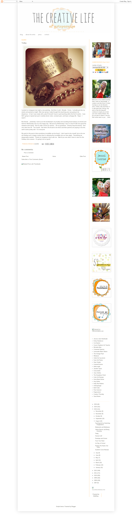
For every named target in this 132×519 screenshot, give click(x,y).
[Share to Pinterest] (53, 144)
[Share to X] (49, 144)
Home (54, 156)
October (98, 416)
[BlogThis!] (48, 144)
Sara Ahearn (97, 396)
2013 (95, 409)
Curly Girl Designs (99, 377)
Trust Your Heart (99, 441)
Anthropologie (97, 385)
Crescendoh (97, 370)
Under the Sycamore (99, 358)
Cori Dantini (97, 343)
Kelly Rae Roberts (99, 383)
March (98, 462)
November (99, 413)
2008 (95, 480)
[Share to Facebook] (51, 144)
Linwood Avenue (98, 364)
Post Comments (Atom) (36, 159)
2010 (95, 475)
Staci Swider (97, 362)
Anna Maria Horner (99, 379)
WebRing (95, 496)
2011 (95, 473)
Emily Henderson (98, 341)
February (98, 465)
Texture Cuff (98, 436)
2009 (95, 478)
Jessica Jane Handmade (100, 338)
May (97, 457)
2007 (95, 482)
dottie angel (97, 366)
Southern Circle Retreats (102, 449)
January (98, 467)
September (99, 418)
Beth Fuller (97, 388)
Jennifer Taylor (98, 368)
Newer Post (25, 156)
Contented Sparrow (99, 349)
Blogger (74, 506)
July (97, 453)
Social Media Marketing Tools (98, 489)
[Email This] (46, 144)
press (40, 34)
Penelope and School (101, 438)
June (97, 455)
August (98, 421)
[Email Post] (42, 143)
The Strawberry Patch (100, 375)
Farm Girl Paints (98, 360)
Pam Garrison (97, 390)
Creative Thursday (99, 394)
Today (97, 433)
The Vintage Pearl (99, 353)
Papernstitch (97, 392)
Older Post (83, 156)
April (97, 460)
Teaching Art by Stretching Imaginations (102, 423)
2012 (95, 470)
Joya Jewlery (97, 373)
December (99, 411)
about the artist (30, 34)
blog (21, 34)
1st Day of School (100, 443)
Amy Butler (97, 381)
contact (46, 34)
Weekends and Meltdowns (102, 427)
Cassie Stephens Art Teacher (102, 345)
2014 (95, 406)
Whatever (96, 356)
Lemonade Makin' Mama (100, 351)
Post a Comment (28, 152)
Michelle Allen (97, 347)
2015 (95, 404)
